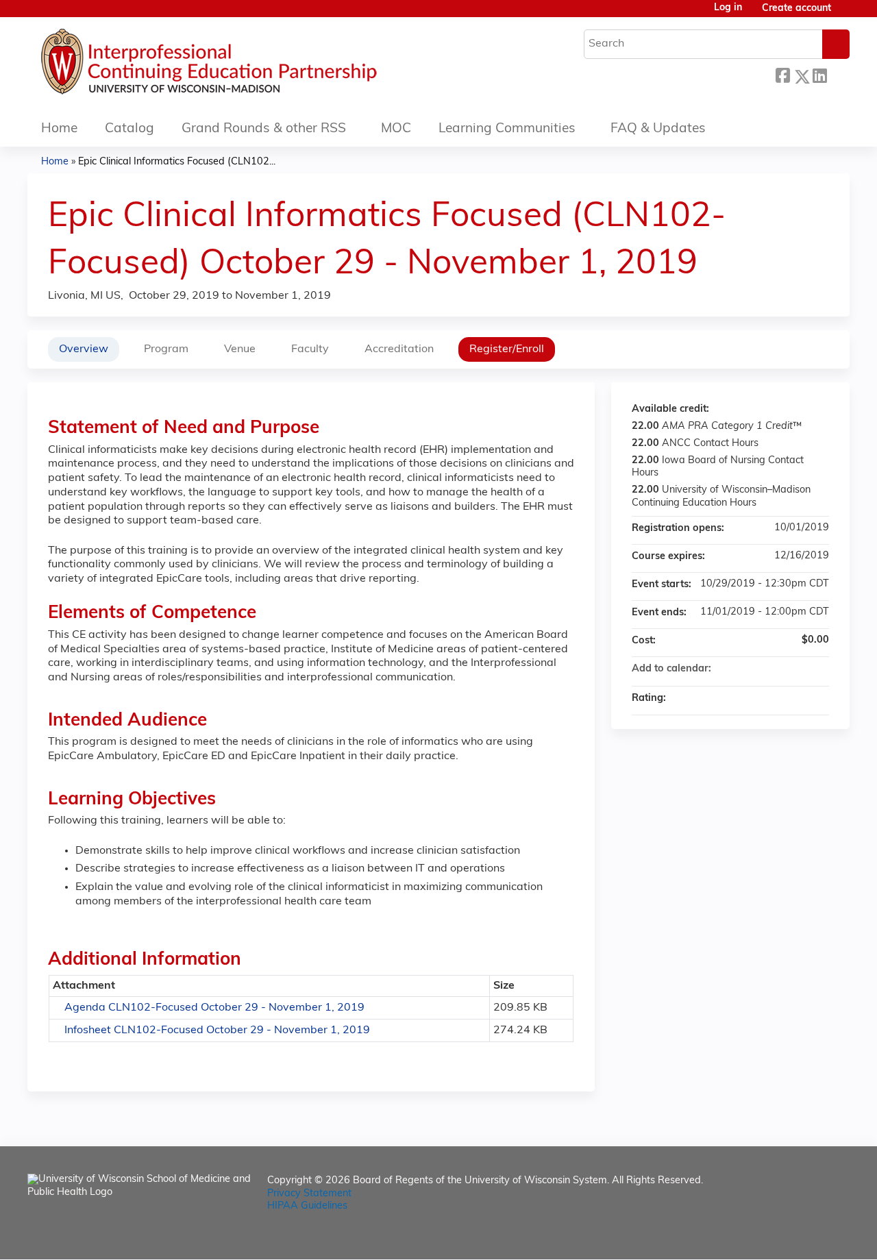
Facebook (782, 74)
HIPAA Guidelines (307, 1206)
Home (59, 129)
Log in (728, 8)
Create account (796, 8)
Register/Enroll (506, 349)
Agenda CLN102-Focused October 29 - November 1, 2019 (214, 1007)
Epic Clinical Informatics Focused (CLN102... (176, 162)
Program (166, 349)
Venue (240, 349)
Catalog (129, 129)
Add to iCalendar (800, 669)
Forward (838, 74)
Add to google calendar (764, 669)
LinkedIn (819, 74)
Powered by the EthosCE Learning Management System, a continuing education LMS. (801, 1237)
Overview (83, 349)
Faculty (310, 349)
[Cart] (845, 14)
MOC (396, 129)
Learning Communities (507, 129)
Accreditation (399, 349)
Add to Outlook (818, 669)
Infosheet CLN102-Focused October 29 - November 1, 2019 (217, 1030)
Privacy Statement (309, 1194)
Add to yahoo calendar (782, 669)
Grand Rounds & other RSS (264, 129)
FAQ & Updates (658, 129)
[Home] (250, 65)
